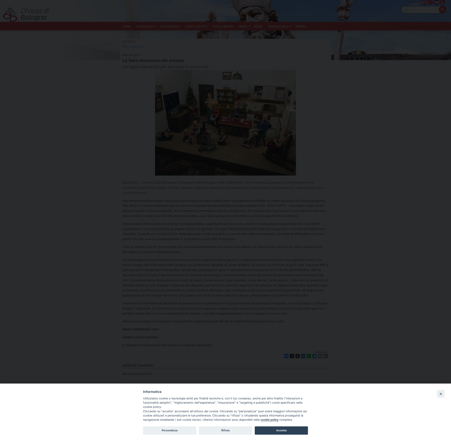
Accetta (281, 430)
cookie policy (270, 419)
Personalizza (170, 430)
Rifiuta (225, 430)
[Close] (441, 394)
